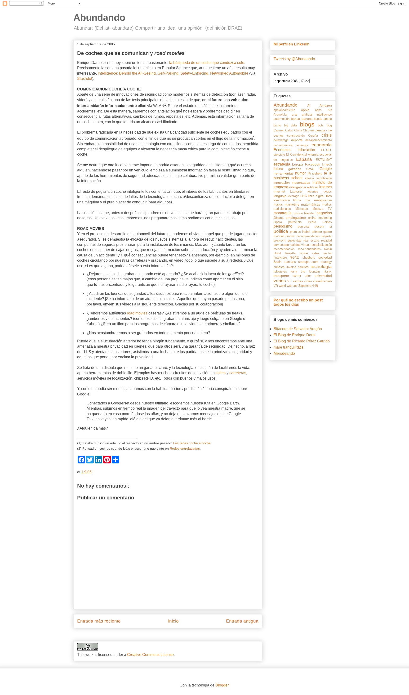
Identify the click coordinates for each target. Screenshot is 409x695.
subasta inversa (286, 267)
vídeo (308, 281)
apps (321, 110)
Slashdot (84, 78)
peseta (322, 226)
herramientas (284, 173)
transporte (283, 276)
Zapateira (305, 285)
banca (296, 119)
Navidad (310, 213)
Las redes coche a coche (192, 443)
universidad (323, 276)
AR (330, 110)
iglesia (310, 178)
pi (330, 226)
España (306, 159)
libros (299, 200)
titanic (328, 271)
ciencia (320, 130)
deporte (298, 140)
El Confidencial (297, 154)
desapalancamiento (318, 140)
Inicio (173, 621)
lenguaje (281, 196)
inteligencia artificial (304, 187)
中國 (315, 285)
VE (290, 281)
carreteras (237, 373)
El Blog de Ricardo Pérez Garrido (302, 341)
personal (306, 226)
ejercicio (280, 154)
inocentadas (302, 182)
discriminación (285, 145)
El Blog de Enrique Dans (294, 335)
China (298, 130)
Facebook (313, 164)
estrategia (283, 164)
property (326, 236)
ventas (298, 281)
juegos (327, 191)
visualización (322, 281)
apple (308, 110)
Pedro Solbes (320, 222)
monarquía (283, 213)
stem (316, 262)
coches (280, 135)
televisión (282, 271)
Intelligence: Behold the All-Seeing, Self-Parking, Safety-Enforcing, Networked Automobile (173, 73)
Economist (286, 150)
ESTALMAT (324, 159)
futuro (281, 169)
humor (301, 173)
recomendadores (311, 249)
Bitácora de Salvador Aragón (298, 329)
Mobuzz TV (322, 209)
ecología (304, 145)
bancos (308, 119)
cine (329, 130)
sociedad (325, 257)
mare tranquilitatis (288, 347)
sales (318, 253)
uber (310, 276)
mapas (279, 204)
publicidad (295, 240)
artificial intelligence (317, 114)
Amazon (326, 105)
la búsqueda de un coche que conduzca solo (206, 63)
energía (314, 154)
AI (313, 105)
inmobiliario (324, 178)
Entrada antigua (242, 621)
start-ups (291, 262)
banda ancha (323, 119)
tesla (295, 271)
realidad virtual (300, 245)
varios (280, 280)
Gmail (313, 169)
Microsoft (304, 209)
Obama (280, 218)
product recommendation (303, 236)
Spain (279, 262)
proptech (281, 240)
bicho (279, 125)
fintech (327, 164)
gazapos (297, 169)
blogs (309, 124)
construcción (297, 135)
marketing (293, 204)
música (298, 213)
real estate (312, 240)
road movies (137, 313)
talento (304, 267)
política (282, 231)
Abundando (99, 17)
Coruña (314, 135)
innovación (283, 182)
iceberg (318, 173)
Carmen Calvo (284, 130)
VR (276, 285)
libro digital (316, 196)
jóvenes (315, 191)
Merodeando (284, 353)
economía (321, 144)
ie (326, 173)
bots (322, 125)
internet (325, 187)
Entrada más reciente (99, 621)
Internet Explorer (290, 191)
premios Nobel (301, 231)
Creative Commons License (150, 655)
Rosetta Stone (298, 253)
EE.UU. (326, 150)
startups (305, 262)
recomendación (286, 249)
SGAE (296, 257)
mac (309, 200)
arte (297, 114)
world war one (288, 285)
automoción (282, 119)
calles (221, 373)
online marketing (320, 218)
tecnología (321, 266)
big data (292, 125)
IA (310, 173)
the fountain (312, 271)
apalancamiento (287, 110)
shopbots (310, 257)
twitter (299, 276)
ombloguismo (297, 218)
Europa (298, 164)
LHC (304, 196)
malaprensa (323, 200)
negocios (324, 213)
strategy (326, 262)
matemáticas (311, 204)
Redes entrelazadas (185, 448)
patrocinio (298, 222)
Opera (281, 222)
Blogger (221, 685)
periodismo (286, 226)
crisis (326, 135)
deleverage (282, 140)
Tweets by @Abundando (294, 59)
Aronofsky (283, 114)
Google (326, 169)
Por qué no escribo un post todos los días (298, 302)
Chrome (309, 130)
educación (309, 150)
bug (329, 125)
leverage (294, 196)
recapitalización (321, 245)
